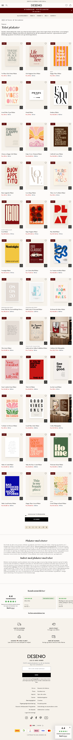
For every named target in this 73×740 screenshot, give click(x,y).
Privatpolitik (35, 679)
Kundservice (41, 691)
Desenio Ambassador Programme (25, 706)
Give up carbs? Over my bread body (45, 546)
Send (36, 675)
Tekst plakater (18, 20)
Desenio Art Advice (43, 688)
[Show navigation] (3, 5)
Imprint (33, 694)
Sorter (52, 15)
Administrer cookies (43, 709)
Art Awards (32, 709)
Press (33, 691)
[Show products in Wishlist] (66, 5)
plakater (14, 566)
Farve (32, 15)
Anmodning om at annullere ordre (48, 706)
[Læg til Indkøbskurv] (21, 68)
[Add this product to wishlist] (21, 43)
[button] (63, 732)
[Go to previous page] (26, 527)
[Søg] (7, 5)
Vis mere (36, 519)
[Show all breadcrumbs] (3, 20)
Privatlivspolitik (42, 703)
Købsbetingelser (42, 697)
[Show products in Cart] (70, 5)
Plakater (9, 20)
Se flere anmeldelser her (36, 613)
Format (39, 15)
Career (33, 697)
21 (43, 527)
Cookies (40, 700)
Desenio (41, 735)
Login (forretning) (30, 712)
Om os (33, 688)
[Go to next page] (46, 527)
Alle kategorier (22, 15)
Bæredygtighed (30, 700)
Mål (46, 15)
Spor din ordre (42, 694)
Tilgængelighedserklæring (27, 703)
